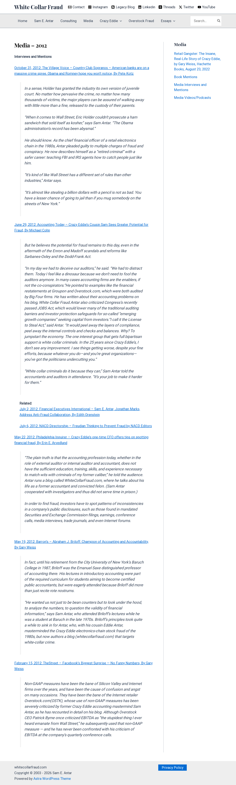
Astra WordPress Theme (52, 779)
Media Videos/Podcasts (192, 98)
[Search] (218, 21)
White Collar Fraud (38, 7)
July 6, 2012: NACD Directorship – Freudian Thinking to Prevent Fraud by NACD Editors (86, 426)
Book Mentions (185, 77)
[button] (120, 21)
